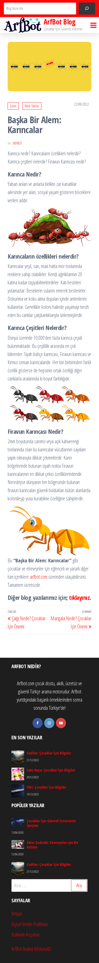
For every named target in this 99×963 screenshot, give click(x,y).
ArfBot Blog (59, 22)
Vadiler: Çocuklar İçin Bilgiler (49, 752)
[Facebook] (37, 723)
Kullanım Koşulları (25, 934)
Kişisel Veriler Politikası (29, 924)
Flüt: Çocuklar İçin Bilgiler (46, 787)
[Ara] (87, 9)
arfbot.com (38, 576)
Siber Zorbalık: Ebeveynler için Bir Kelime (52, 845)
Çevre (13, 106)
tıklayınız (79, 597)
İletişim (16, 913)
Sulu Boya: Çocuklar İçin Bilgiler (51, 769)
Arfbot (17, 143)
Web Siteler (32, 106)
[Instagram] (49, 723)
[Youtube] (61, 723)
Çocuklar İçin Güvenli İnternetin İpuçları (51, 823)
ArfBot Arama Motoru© (31, 948)
